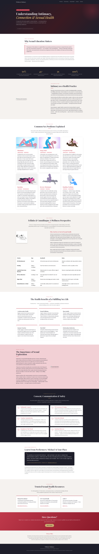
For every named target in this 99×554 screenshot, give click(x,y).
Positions (61, 1)
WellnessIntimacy (21, 2)
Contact (81, 1)
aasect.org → (65, 505)
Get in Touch (49, 525)
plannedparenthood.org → (23, 505)
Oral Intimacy (66, 1)
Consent (77, 1)
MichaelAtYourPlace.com (52, 462)
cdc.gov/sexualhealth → (44, 505)
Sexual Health (72, 1)
